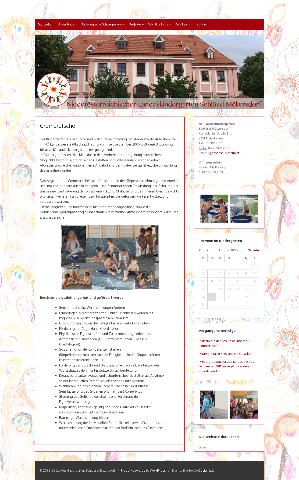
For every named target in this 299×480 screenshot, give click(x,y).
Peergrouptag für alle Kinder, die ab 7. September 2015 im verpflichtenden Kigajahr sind (227, 366)
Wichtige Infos (158, 24)
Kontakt (202, 24)
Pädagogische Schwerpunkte (102, 24)
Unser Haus (66, 24)
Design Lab (206, 470)
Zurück (204, 250)
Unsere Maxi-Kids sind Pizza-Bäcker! (227, 354)
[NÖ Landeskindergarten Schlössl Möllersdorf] (149, 72)
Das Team (182, 24)
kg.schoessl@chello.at (223, 153)
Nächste (253, 250)
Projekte (135, 24)
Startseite (45, 24)
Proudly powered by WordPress (143, 470)
